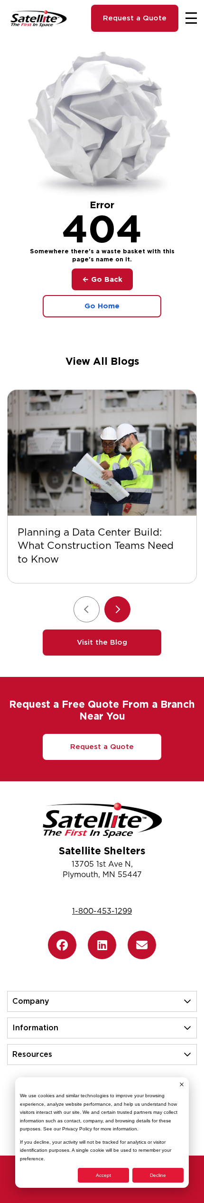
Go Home (102, 306)
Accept (103, 1175)
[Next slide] (117, 609)
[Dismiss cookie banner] (181, 1084)
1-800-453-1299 (102, 911)
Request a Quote (135, 18)
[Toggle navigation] (191, 18)
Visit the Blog (102, 642)
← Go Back (102, 279)
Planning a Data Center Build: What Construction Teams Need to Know (96, 545)
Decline (158, 1175)
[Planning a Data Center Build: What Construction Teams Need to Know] (102, 453)
